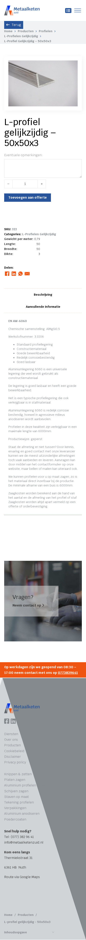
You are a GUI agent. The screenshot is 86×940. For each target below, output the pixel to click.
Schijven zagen (16, 791)
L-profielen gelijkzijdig (21, 36)
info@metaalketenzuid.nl (23, 842)
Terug (16, 25)
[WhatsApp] (20, 273)
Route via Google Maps (22, 877)
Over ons (11, 739)
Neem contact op (27, 605)
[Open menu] (77, 10)
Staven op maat (16, 797)
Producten (26, 31)
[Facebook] (7, 273)
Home (8, 31)
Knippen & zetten (18, 774)
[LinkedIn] (13, 273)
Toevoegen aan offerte (27, 197)
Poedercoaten (15, 819)
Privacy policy (15, 762)
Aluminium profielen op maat (27, 785)
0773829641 (68, 673)
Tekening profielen (19, 802)
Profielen (45, 31)
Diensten (11, 734)
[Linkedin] (13, 721)
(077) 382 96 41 (22, 837)
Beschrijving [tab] (43, 295)
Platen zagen (14, 780)
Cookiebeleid (14, 751)
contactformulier (49, 464)
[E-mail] (27, 273)
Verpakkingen (15, 808)
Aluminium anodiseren (21, 813)
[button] (72, 66)
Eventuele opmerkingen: (23, 155)
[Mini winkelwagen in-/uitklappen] (68, 10)
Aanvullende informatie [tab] (43, 307)
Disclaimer (12, 756)
